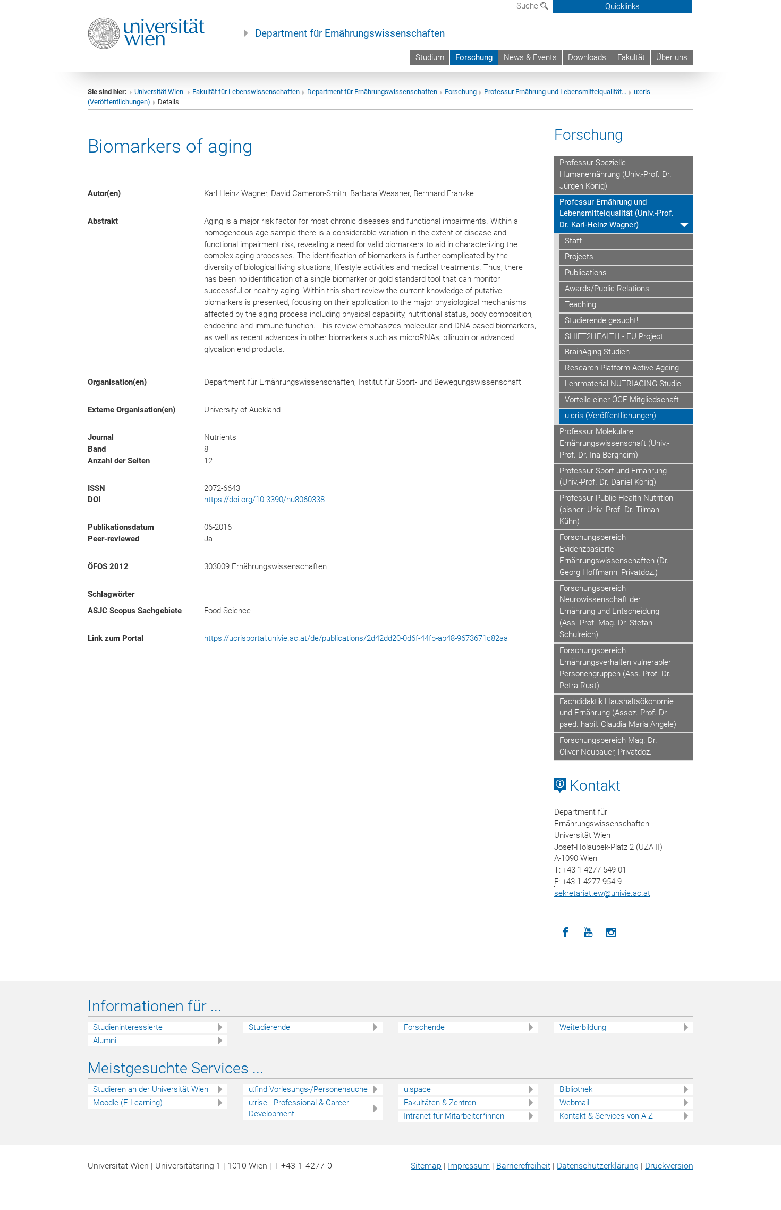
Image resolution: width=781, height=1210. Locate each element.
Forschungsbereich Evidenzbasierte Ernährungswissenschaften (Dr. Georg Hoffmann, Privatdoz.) (614, 554)
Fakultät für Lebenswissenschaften (246, 92)
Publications (586, 272)
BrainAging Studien (597, 352)
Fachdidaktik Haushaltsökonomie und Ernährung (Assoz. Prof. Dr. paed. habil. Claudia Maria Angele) (617, 713)
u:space (417, 1089)
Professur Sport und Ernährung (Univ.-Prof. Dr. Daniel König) (613, 476)
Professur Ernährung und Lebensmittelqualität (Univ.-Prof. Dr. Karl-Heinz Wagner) (616, 213)
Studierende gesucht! (601, 320)
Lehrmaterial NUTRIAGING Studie (623, 383)
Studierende (269, 1027)
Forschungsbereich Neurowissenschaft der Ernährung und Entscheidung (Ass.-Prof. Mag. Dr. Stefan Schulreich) (609, 611)
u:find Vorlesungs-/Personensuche (308, 1089)
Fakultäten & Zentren (440, 1102)
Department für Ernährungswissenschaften (350, 33)
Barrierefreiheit (523, 1166)
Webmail (574, 1102)
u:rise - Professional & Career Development (299, 1108)
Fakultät (631, 57)
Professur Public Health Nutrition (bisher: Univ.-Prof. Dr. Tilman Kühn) (616, 509)
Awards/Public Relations (607, 288)
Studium (429, 57)
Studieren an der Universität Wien (150, 1089)
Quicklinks (622, 6)
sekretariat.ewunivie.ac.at (602, 893)
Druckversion (669, 1166)
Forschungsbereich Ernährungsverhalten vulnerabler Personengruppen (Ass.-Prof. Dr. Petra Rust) (615, 668)
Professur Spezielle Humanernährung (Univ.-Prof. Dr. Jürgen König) (615, 174)
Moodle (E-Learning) (128, 1102)
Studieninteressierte (128, 1027)
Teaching (580, 304)
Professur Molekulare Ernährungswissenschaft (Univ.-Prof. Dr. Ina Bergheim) (614, 443)
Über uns (671, 57)
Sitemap (426, 1166)
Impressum (469, 1166)
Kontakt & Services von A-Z (606, 1116)
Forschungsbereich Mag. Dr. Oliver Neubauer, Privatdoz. (608, 746)
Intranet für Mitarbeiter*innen (454, 1116)
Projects (579, 256)
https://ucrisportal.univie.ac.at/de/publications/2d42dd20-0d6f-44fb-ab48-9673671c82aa (356, 638)
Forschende (424, 1027)
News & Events (530, 57)
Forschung (474, 57)
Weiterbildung (582, 1027)
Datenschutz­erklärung (598, 1166)
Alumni (104, 1040)
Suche (528, 6)
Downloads (587, 57)
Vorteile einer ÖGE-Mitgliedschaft (622, 399)
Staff (573, 241)
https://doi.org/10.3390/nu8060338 (264, 499)
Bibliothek (575, 1089)
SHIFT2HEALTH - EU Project (614, 336)
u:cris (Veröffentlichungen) (610, 415)
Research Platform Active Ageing (622, 368)
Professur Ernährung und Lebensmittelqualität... (555, 92)
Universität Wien (159, 92)
